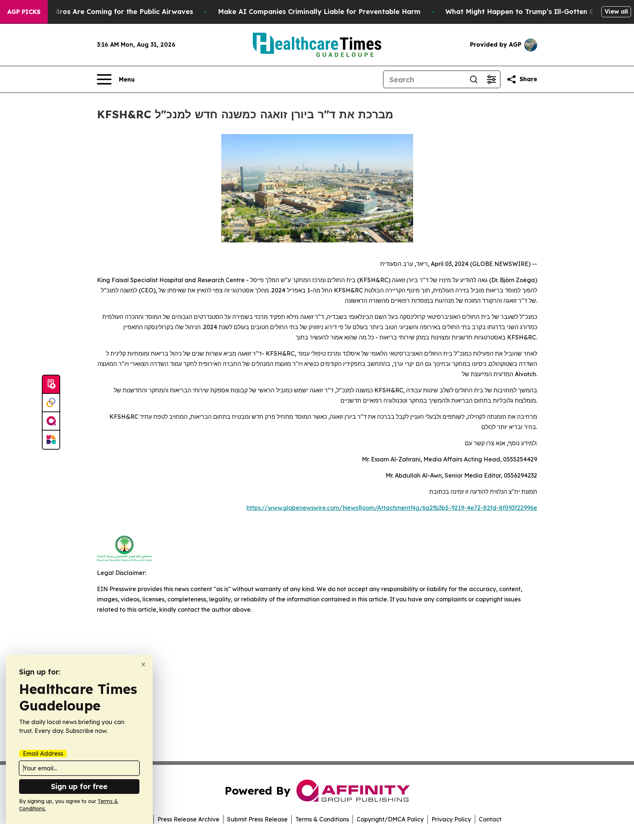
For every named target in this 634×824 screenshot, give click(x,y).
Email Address (43, 753)
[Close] (143, 664)
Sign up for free (79, 786)
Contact (490, 819)
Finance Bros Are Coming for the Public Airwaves (110, 11)
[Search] (473, 79)
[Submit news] (51, 384)
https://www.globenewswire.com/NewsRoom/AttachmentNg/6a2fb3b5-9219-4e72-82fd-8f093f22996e (392, 507)
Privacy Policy (451, 819)
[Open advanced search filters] (491, 79)
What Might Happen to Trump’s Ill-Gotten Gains (526, 11)
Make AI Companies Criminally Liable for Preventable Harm (319, 11)
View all (616, 11)
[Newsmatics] (51, 440)
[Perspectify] (51, 403)
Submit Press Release (257, 819)
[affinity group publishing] (51, 421)
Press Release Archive (188, 819)
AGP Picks (23, 11)
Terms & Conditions (322, 819)
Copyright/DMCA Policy (390, 819)
